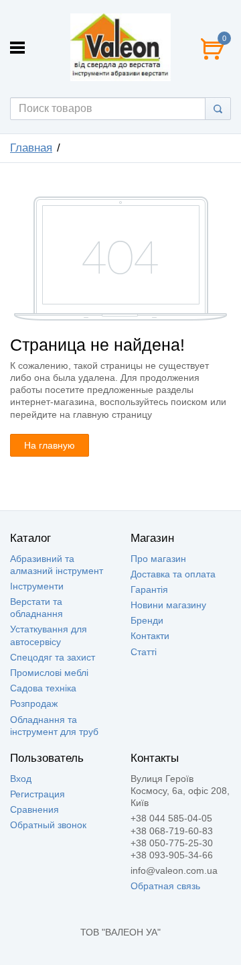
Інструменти (37, 586)
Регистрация (37, 794)
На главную (49, 445)
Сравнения (34, 809)
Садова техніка (43, 688)
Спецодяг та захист (52, 657)
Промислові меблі (49, 672)
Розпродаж (34, 703)
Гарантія (149, 589)
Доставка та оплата (173, 574)
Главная (31, 147)
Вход (20, 778)
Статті (144, 651)
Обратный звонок (48, 824)
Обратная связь (165, 886)
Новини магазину (168, 605)
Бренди (147, 620)
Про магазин (158, 558)
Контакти (150, 635)
